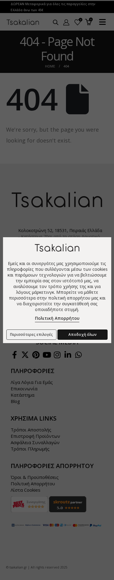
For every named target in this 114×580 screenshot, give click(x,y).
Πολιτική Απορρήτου (57, 318)
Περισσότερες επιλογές (31, 334)
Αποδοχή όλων (82, 334)
